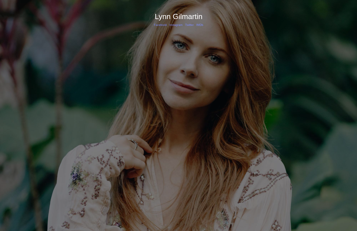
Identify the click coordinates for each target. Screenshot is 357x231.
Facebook (160, 24)
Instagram (176, 24)
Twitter (189, 24)
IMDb (199, 24)
